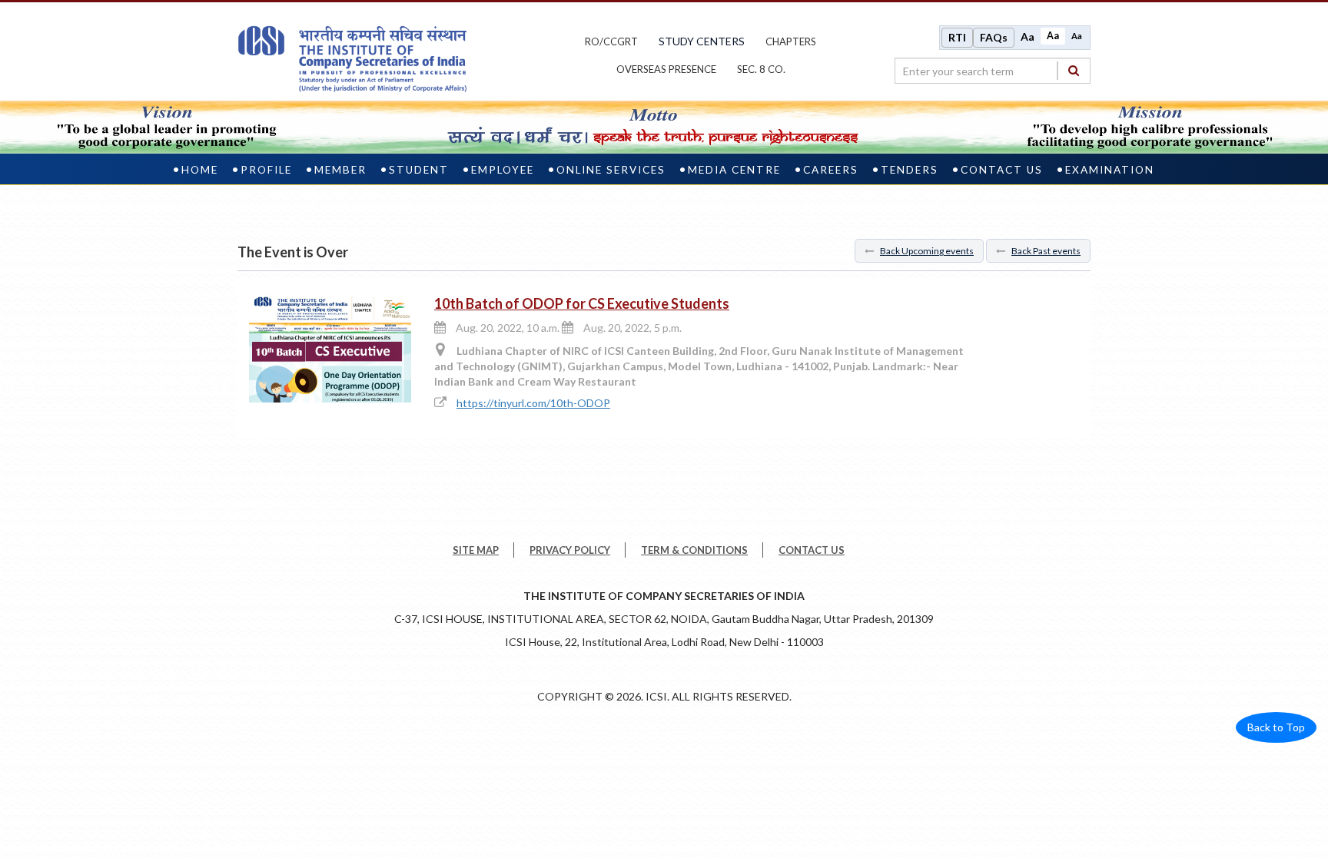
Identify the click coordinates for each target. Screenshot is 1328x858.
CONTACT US (812, 550)
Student (419, 170)
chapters (790, 41)
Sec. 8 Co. (761, 69)
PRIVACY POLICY (570, 550)
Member (340, 170)
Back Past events (1046, 251)
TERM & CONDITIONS (694, 550)
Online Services (611, 170)
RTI (957, 37)
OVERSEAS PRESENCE (666, 69)
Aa (1027, 36)
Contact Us (1002, 170)
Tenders (909, 170)
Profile (266, 170)
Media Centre (734, 170)
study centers (702, 41)
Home (199, 170)
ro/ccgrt (611, 41)
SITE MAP (476, 550)
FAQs (994, 37)
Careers (830, 170)
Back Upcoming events (927, 251)
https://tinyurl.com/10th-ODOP (533, 402)
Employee (502, 170)
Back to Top (1276, 727)
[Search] (1074, 70)
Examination (1109, 170)
